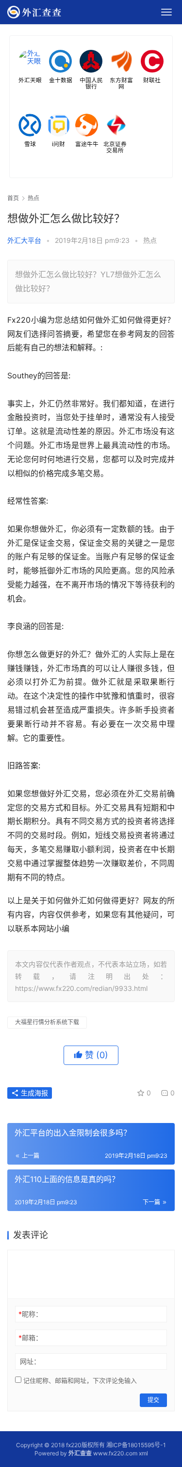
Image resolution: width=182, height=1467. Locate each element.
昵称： (30, 1314)
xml (143, 1453)
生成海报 (33, 1093)
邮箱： (30, 1337)
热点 (150, 240)
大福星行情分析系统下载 (47, 1022)
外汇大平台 (24, 240)
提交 (153, 1400)
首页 (13, 198)
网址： (30, 1361)
